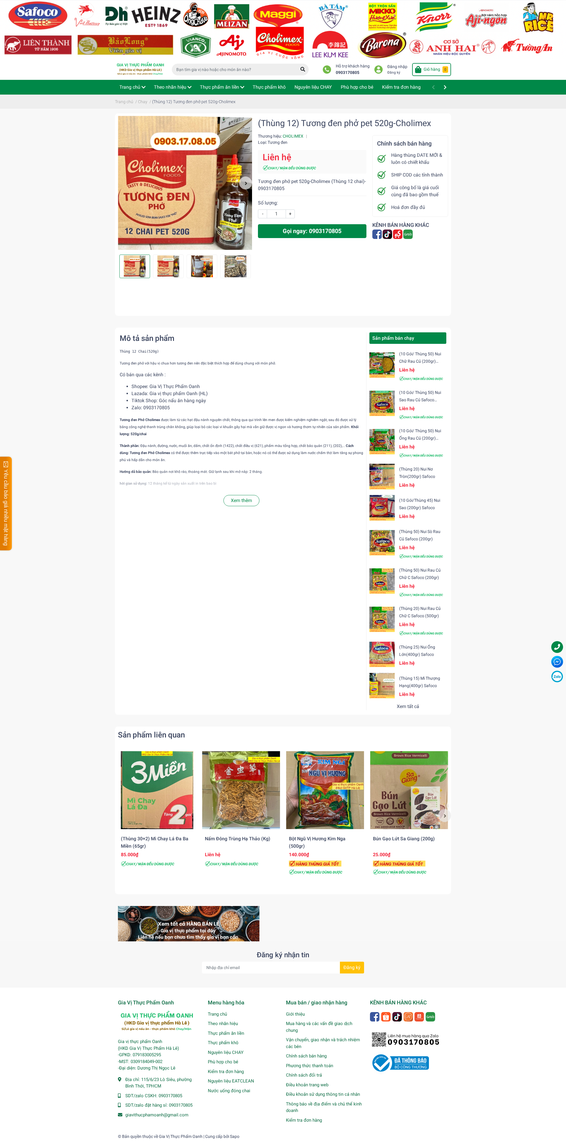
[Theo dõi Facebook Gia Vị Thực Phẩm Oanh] (377, 234)
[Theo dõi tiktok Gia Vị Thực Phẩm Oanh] (388, 234)
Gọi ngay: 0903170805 (312, 231)
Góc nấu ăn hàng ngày (182, 400)
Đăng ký (393, 72)
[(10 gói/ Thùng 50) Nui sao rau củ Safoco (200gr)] (382, 403)
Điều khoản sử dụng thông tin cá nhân (323, 1094)
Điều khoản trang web (307, 1084)
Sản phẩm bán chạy (393, 338)
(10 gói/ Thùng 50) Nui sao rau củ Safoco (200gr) (420, 400)
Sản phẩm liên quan (151, 734)
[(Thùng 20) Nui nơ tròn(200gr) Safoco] (382, 476)
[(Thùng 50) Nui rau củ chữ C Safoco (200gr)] (382, 581)
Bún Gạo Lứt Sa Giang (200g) (404, 838)
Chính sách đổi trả (304, 1075)
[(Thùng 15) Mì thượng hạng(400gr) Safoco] (382, 685)
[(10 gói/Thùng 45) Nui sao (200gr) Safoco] (382, 507)
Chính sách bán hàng (306, 1056)
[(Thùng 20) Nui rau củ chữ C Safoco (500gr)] (382, 619)
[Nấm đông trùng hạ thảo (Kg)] (241, 790)
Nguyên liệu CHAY (225, 1052)
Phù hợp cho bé (223, 1062)
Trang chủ (217, 1014)
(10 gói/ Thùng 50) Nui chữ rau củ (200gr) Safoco (420, 361)
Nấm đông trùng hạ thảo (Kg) (237, 838)
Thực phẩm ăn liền (226, 1033)
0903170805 (347, 72)
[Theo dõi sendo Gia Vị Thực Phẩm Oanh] (398, 234)
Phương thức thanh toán (309, 1065)
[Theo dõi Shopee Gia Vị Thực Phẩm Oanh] (386, 1016)
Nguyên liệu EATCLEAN (231, 1081)
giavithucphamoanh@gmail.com (156, 1115)
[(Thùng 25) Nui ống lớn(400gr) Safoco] (382, 654)
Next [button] (245, 182)
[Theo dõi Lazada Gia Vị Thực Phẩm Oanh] (409, 1016)
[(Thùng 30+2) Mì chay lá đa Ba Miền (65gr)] (157, 790)
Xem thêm (241, 500)
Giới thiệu (295, 1014)
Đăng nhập (397, 66)
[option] (185, 183)
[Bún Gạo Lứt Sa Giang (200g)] (409, 790)
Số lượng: (268, 203)
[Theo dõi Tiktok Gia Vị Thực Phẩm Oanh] (397, 1016)
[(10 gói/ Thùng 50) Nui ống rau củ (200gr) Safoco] (382, 441)
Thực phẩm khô (223, 1042)
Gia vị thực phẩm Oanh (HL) (178, 393)
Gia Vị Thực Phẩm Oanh (174, 386)
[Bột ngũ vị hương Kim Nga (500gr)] (325, 790)
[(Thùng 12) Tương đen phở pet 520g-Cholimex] (185, 183)
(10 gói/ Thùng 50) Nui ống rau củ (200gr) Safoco (420, 438)
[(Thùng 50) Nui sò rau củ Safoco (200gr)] (382, 542)
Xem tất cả (408, 706)
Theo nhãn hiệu (223, 1023)
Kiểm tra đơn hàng (226, 1071)
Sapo (234, 1136)
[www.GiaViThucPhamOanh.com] (283, 29)
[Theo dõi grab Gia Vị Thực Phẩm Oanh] (408, 234)
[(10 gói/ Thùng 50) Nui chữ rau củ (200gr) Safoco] (382, 365)
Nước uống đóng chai (229, 1090)
